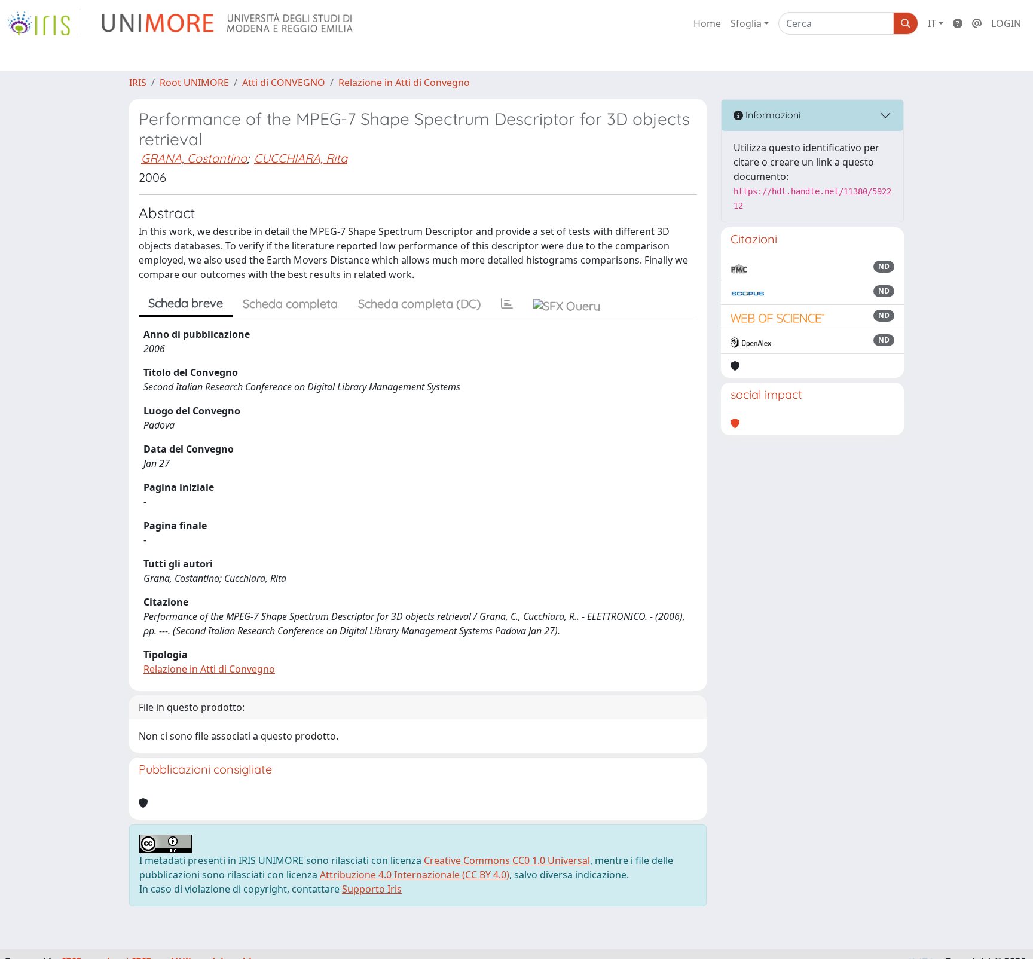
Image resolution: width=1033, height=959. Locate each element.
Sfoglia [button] (746, 23)
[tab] (507, 303)
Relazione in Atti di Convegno (404, 82)
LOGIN (1006, 23)
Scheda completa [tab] (290, 303)
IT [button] (932, 23)
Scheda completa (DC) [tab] (419, 303)
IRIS (137, 82)
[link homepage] (43, 23)
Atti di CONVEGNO (283, 82)
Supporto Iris (372, 889)
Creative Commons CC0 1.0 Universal (507, 860)
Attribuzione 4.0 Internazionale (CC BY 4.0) (414, 874)
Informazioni (771, 115)
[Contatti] (976, 23)
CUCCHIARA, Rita (300, 158)
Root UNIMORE (194, 82)
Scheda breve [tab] (185, 302)
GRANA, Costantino (194, 158)
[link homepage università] (228, 23)
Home (707, 23)
